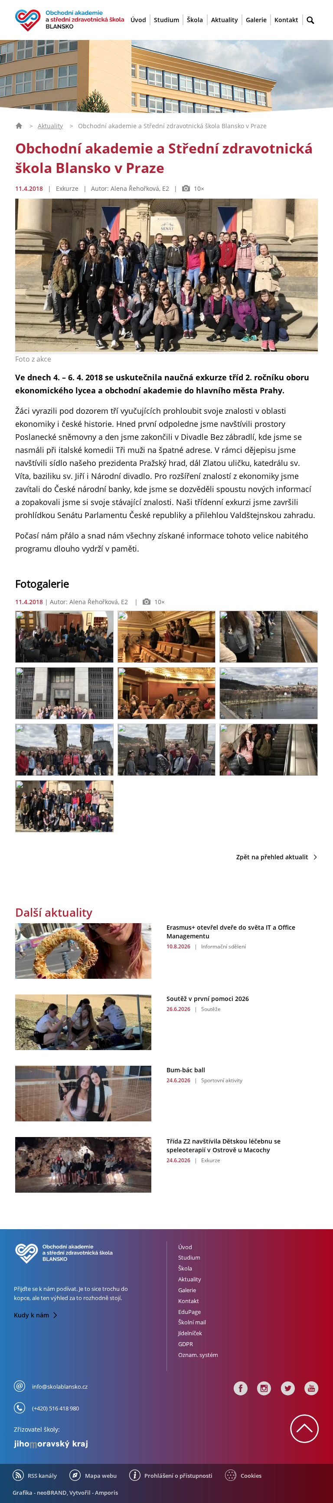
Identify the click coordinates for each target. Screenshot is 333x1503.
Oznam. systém (198, 1355)
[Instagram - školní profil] (264, 1391)
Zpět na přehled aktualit (273, 857)
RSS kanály (42, 1476)
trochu (111, 1289)
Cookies (251, 1476)
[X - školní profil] (288, 1391)
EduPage (189, 1312)
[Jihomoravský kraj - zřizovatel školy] (86, 1442)
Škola (195, 20)
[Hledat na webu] (310, 20)
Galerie (256, 20)
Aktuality (224, 20)
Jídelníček (190, 1333)
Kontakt (286, 20)
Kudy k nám (32, 1315)
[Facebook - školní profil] (240, 1391)
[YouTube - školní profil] (309, 1391)
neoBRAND (52, 1492)
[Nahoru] (304, 1438)
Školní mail (192, 1322)
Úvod (138, 20)
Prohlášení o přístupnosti (178, 1476)
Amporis (106, 1492)
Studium (166, 20)
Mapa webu (101, 1476)
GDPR (185, 1344)
